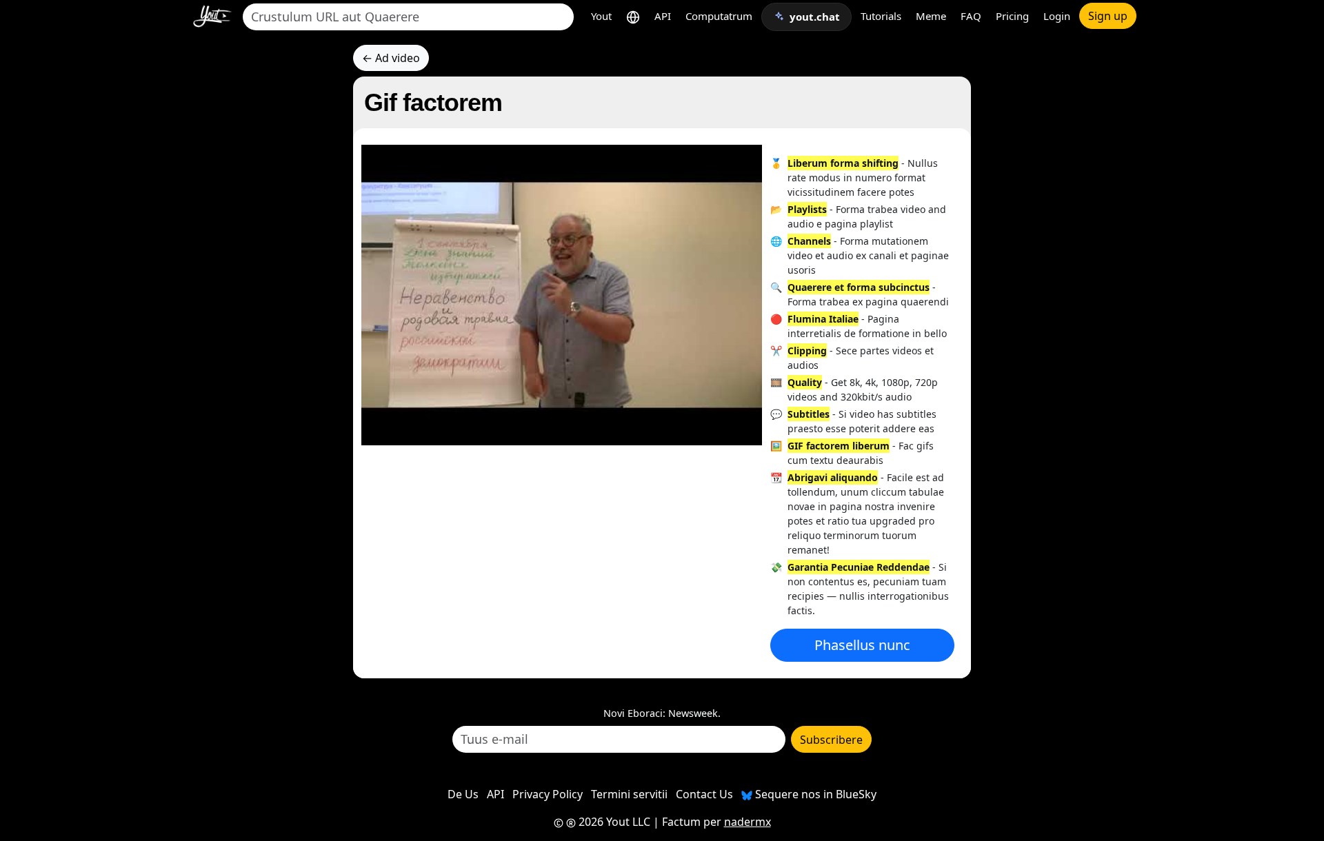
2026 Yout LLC (613, 821)
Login (1056, 16)
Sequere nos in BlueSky (814, 794)
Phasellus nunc (862, 645)
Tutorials (881, 16)
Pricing (1012, 16)
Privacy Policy (547, 794)
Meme (931, 16)
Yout (601, 16)
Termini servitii (629, 794)
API (662, 16)
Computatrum (718, 16)
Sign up (1107, 15)
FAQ (971, 16)
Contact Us (704, 794)
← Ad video (391, 57)
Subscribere (831, 739)
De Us (463, 794)
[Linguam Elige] (633, 16)
